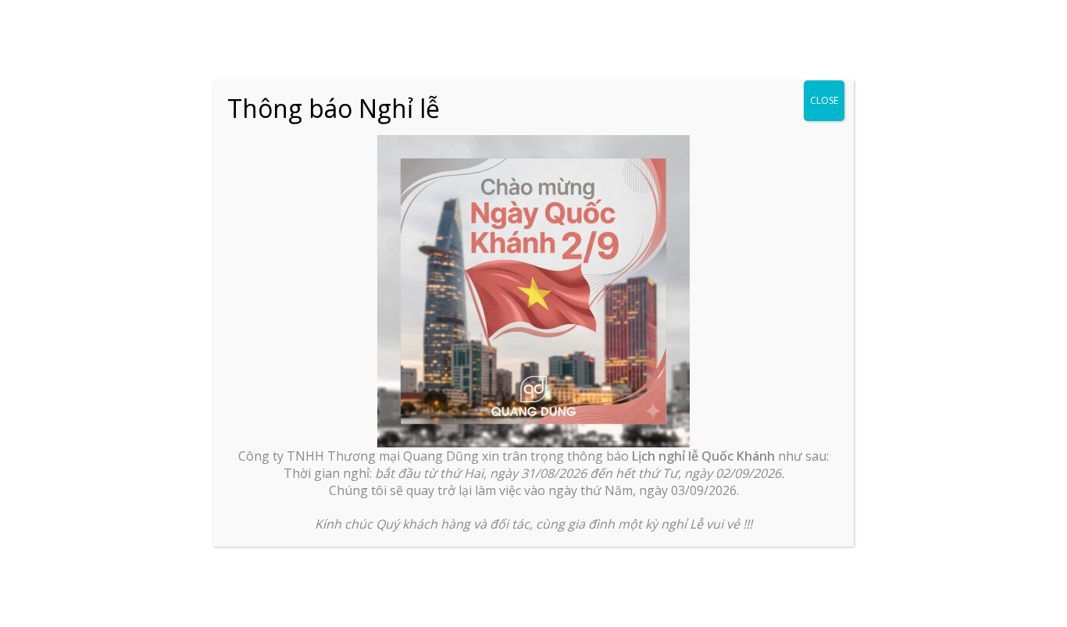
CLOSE (824, 100)
